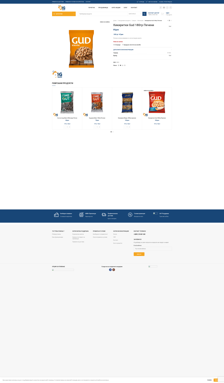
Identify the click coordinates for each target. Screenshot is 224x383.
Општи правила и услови (100, 237)
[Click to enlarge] (55, 75)
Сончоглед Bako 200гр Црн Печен (67, 118)
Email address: (138, 245)
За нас (115, 234)
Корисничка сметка (78, 234)
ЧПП (114, 237)
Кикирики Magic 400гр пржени (127, 118)
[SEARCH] (144, 14)
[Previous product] (167, 20)
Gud (170, 26)
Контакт (115, 240)
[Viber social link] (170, 7)
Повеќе (209, 380)
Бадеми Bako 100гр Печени (97, 118)
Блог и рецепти (117, 243)
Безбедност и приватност (100, 234)
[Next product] (171, 20)
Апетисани (141, 20)
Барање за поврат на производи (78, 237)
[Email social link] (164, 7)
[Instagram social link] (113, 269)
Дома (115, 20)
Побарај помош (56, 234)
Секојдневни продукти (124, 20)
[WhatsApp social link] (167, 7)
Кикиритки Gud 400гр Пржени (157, 118)
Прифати (217, 380)
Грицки (134, 20)
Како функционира (57, 237)
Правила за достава (78, 241)
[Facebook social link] (160, 7)
